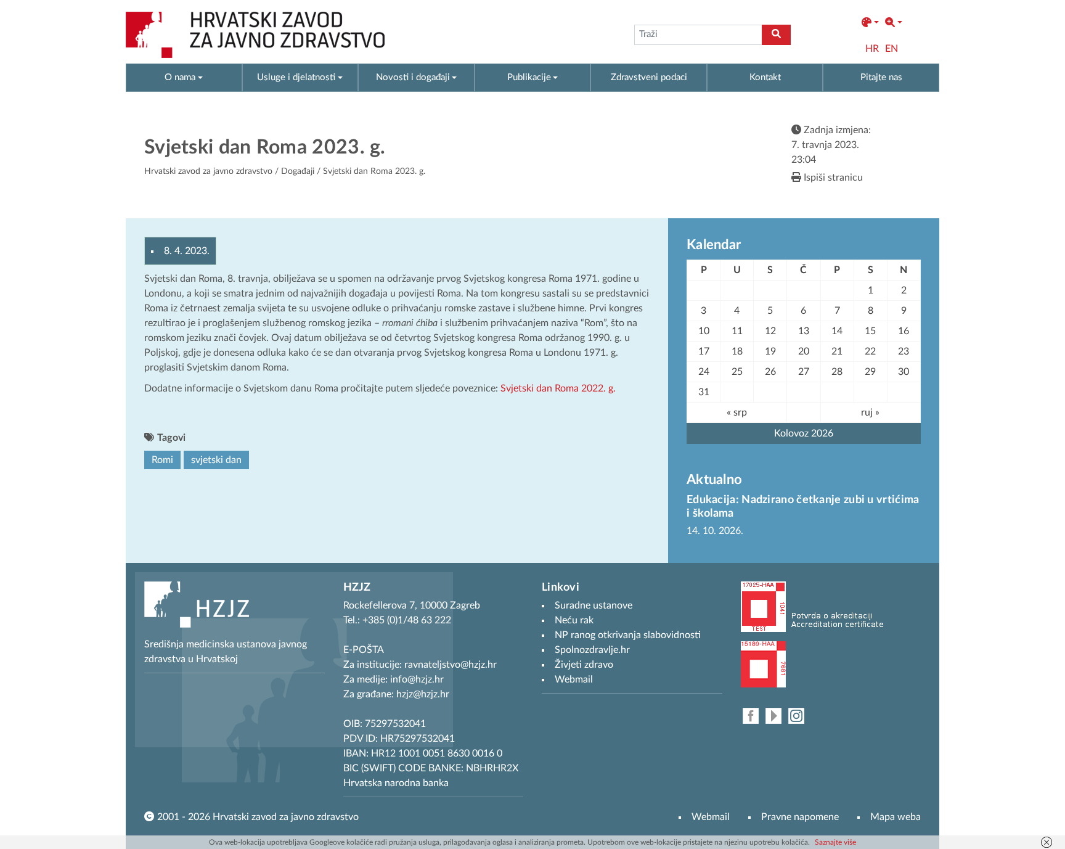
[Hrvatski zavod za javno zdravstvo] (255, 35)
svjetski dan (216, 460)
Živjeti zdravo (584, 665)
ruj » (870, 412)
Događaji (297, 171)
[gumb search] (776, 35)
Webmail (711, 817)
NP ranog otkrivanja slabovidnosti (628, 635)
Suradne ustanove (593, 605)
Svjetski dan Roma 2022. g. (558, 388)
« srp (737, 412)
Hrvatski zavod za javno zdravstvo (208, 171)
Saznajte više (835, 842)
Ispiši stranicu (832, 178)
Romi (162, 460)
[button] (870, 22)
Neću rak (574, 620)
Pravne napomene (800, 817)
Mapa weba (895, 817)
